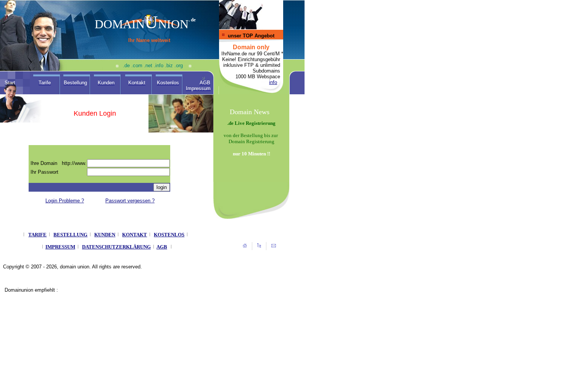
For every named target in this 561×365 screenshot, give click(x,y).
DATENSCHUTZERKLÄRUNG (116, 247)
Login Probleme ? (64, 200)
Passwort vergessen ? (130, 200)
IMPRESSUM (60, 247)
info (273, 82)
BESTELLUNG (70, 234)
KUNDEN (104, 234)
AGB (161, 247)
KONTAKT (134, 234)
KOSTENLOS (169, 234)
